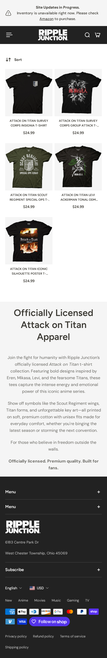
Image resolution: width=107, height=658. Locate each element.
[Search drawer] (87, 35)
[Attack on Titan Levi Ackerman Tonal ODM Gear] (78, 167)
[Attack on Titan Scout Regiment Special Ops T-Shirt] (28, 167)
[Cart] (97, 35)
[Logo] (53, 35)
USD (40, 588)
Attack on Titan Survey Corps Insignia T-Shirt (29, 123)
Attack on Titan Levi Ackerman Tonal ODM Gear (78, 197)
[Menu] (9, 35)
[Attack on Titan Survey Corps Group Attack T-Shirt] (78, 92)
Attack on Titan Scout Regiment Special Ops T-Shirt (29, 197)
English (11, 588)
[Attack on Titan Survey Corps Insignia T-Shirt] (28, 92)
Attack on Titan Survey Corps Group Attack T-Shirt (78, 123)
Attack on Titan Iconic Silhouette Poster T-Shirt (29, 271)
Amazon (46, 18)
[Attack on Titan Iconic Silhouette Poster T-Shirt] (28, 240)
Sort (18, 59)
